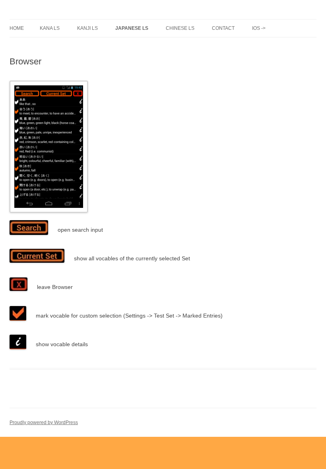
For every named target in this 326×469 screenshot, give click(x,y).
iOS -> (259, 28)
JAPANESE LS (131, 28)
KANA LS (50, 28)
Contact (223, 28)
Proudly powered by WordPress (44, 422)
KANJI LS (87, 28)
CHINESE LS (180, 28)
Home (17, 28)
